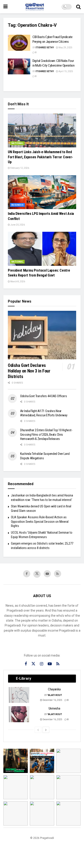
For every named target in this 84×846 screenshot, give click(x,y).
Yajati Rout (54, 695)
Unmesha (54, 708)
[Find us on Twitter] (37, 574)
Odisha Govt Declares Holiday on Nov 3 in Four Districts (29, 371)
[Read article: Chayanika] (19, 695)
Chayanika (54, 689)
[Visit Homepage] (35, 6)
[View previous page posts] (38, 730)
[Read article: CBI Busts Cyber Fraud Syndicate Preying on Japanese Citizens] (19, 43)
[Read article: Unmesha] (19, 714)
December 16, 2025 (52, 700)
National (17, 143)
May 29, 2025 (65, 47)
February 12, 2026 (19, 168)
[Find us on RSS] (57, 573)
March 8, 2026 (17, 281)
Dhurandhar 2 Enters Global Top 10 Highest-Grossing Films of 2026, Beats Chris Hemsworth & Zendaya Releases (46, 434)
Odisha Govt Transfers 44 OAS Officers (43, 396)
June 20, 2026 (17, 225)
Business (17, 205)
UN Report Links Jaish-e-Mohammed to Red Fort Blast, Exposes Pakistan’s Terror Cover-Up (40, 157)
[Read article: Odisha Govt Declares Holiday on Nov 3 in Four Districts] (42, 335)
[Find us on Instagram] (41, 664)
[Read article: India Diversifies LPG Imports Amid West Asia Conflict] (42, 192)
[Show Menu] (5, 6)
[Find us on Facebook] (26, 573)
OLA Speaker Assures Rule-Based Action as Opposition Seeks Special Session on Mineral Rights (40, 521)
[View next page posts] (46, 730)
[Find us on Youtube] (47, 573)
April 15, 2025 (65, 71)
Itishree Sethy (45, 47)
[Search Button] (78, 6)
